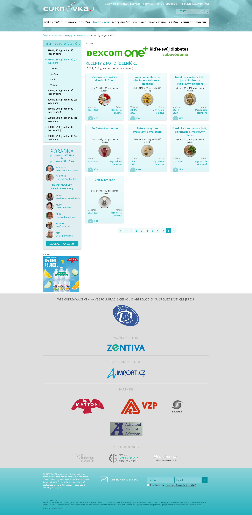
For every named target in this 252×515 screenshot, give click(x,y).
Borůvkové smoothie (104, 128)
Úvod (45, 35)
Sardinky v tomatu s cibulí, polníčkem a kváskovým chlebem (190, 132)
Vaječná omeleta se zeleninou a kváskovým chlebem (147, 80)
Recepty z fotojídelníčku (75, 35)
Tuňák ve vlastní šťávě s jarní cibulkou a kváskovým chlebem (190, 80)
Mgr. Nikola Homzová (158, 111)
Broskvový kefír (105, 179)
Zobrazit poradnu (62, 243)
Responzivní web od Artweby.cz (53, 508)
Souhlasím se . (173, 485)
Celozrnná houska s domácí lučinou (104, 78)
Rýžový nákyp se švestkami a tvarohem (147, 130)
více (96, 118)
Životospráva (56, 35)
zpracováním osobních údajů (180, 485)
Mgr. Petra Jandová (116, 111)
